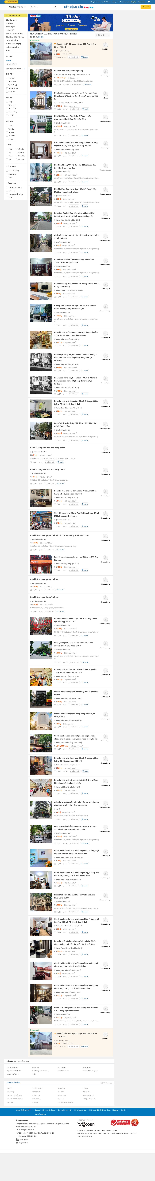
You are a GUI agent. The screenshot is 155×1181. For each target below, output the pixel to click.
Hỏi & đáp (92, 1110)
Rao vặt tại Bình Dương (36, 1099)
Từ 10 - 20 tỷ (12, 112)
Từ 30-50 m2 (12, 82)
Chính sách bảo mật (64, 1110)
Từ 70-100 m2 (13, 88)
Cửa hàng (11, 191)
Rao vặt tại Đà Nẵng (86, 1088)
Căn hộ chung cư (12, 1067)
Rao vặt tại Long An (35, 1102)
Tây (9, 152)
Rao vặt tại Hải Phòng (61, 1088)
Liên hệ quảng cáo (80, 1110)
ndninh (105, 98)
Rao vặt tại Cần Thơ (60, 1099)
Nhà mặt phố (62, 1067)
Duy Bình (105, 49)
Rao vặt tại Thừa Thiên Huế (88, 1095)
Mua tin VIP (35, 41)
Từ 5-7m (11, 132)
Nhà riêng (35, 1067)
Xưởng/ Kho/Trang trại (90, 1071)
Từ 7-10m (11, 136)
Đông (10, 149)
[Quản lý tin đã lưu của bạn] (148, 2)
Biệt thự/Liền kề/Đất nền (15, 1071)
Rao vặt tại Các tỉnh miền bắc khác (14, 1095)
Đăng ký (133, 2)
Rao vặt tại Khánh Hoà (36, 1095)
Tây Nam (21, 152)
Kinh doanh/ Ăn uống (15, 194)
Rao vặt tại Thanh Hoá (86, 1092)
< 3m (10, 126)
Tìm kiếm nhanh (40, 1114)
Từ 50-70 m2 (12, 85)
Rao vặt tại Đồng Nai (10, 1102)
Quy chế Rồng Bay (22, 1110)
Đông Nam (21, 159)
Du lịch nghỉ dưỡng (13, 1074)
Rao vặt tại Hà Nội (9, 1088)
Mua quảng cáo (124, 2)
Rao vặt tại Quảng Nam (62, 1095)
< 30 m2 (11, 78)
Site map (115, 1110)
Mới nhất (101, 35)
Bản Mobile (101, 1110)
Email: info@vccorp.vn (85, 1136)
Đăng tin (146, 7)
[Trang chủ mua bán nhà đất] (79, 8)
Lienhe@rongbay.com (26, 1130)
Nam (10, 156)
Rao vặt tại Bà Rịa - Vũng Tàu (89, 1099)
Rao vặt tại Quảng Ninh (36, 1092)
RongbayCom (23, 1143)
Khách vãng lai (105, 76)
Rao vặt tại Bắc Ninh (61, 1092)
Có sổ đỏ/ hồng (13, 171)
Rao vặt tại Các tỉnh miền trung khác (15, 1099)
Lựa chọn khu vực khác (14, 69)
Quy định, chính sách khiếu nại (45, 1110)
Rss (108, 1110)
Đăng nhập (141, 2)
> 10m (10, 139)
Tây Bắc (21, 149)
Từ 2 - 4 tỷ (11, 105)
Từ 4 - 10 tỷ (12, 108)
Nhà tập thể (87, 1067)
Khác (10, 177)
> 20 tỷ (10, 115)
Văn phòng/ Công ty (15, 187)
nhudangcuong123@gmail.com (110, 121)
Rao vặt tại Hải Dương (10, 1092)
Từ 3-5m (11, 129)
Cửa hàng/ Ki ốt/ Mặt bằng (40, 1071)
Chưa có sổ (12, 174)
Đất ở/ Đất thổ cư (63, 1071)
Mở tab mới (74, 57)
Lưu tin (85, 57)
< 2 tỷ (10, 102)
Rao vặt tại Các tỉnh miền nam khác (66, 1102)
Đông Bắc (21, 156)
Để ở (10, 198)
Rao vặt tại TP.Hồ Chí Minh (37, 1088)
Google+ (123, 1110)
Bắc (9, 159)
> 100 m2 (11, 92)
